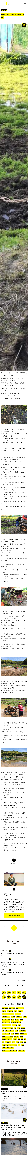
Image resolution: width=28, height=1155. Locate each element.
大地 (13, 1033)
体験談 (23, 1028)
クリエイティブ (7, 1025)
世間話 (11, 1028)
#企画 (4, 1011)
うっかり (5, 1014)
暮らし (15, 1039)
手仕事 (4, 1039)
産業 (22, 1042)
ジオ (20, 1025)
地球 (16, 1031)
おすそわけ (18, 1014)
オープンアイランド (16, 1022)
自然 (15, 1045)
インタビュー (6, 1022)
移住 (4, 1045)
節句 (11, 1045)
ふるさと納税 (6, 1019)
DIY (16, 1011)
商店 (7, 1031)
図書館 (12, 1031)
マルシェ (5, 1028)
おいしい (11, 1014)
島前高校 (5, 1036)
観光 (23, 1045)
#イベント (12, 1008)
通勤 (12, 1048)
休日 (19, 1028)
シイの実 (15, 1025)
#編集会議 (10, 1011)
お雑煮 (13, 1017)
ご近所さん (19, 1017)
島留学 (11, 1036)
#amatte (5, 1008)
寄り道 (17, 1033)
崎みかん (17, 1036)
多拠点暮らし (23, 1031)
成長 (22, 1036)
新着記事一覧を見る (21, 980)
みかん (17, 1019)
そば (25, 1017)
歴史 (13, 1042)
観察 (4, 1048)
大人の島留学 (6, 1033)
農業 (8, 1048)
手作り (10, 1039)
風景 (20, 1050)
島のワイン (23, 1033)
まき (13, 1019)
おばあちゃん (6, 1017)
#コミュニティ (20, 1008)
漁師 (18, 1042)
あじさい (21, 1011)
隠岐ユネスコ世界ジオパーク (10, 1050)
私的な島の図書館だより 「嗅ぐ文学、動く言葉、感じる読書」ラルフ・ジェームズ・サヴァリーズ (13, 964)
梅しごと (8, 1042)
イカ (22, 1019)
